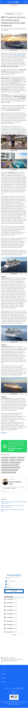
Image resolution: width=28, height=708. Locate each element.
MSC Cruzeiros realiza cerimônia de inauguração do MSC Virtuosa (13, 502)
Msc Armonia (20, 460)
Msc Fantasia (5, 460)
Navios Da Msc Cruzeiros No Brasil (10, 465)
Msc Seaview (21, 457)
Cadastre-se (14, 591)
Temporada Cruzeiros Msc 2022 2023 (11, 467)
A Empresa (3, 681)
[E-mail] (11, 484)
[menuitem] (14, 669)
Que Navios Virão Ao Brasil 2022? (10, 470)
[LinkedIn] (9, 484)
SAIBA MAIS (4, 432)
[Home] (1, 658)
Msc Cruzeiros (5, 457)
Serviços (3, 673)
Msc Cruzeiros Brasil (15, 462)
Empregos (3, 677)
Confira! (13, 488)
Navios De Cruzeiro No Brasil (9, 472)
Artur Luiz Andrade (9, 13)
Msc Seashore (5, 462)
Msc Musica (12, 460)
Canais (2, 669)
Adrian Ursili (13, 457)
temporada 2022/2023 (19, 54)
